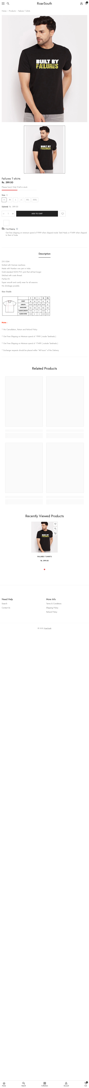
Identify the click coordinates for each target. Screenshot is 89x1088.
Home (4, 11)
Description (45, 253)
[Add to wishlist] (62, 214)
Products (12, 11)
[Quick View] (55, 528)
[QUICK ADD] (55, 533)
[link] (24, 430)
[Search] (8, 3)
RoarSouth (47, 628)
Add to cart (37, 213)
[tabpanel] (44, 543)
